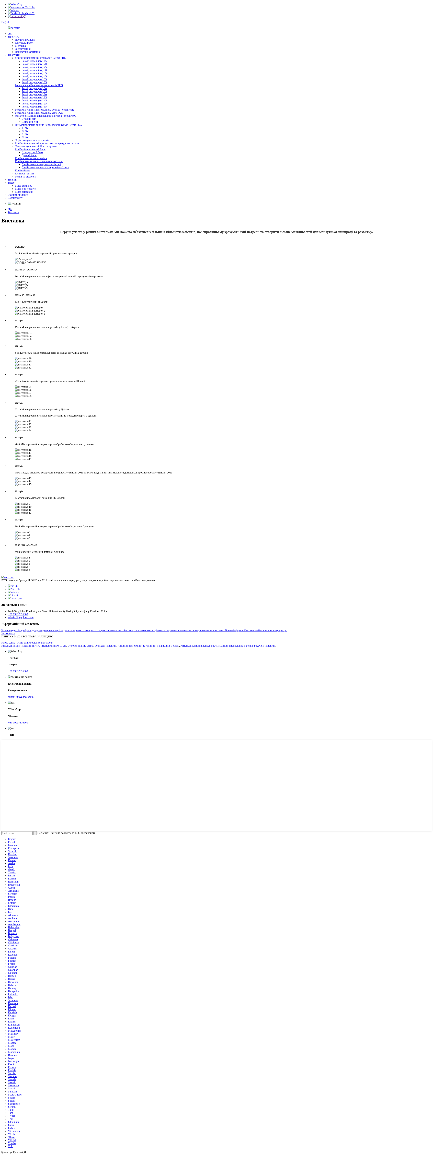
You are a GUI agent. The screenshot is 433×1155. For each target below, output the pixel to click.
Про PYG (13, 36)
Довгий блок (29, 155)
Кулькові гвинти (24, 173)
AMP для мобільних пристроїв (35, 642)
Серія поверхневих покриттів (32, 140)
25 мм (25, 134)
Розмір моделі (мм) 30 (34, 70)
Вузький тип (29, 118)
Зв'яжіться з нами (18, 194)
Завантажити (15, 197)
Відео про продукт (25, 188)
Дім (10, 33)
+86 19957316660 (18, 614)
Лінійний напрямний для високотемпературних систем (47, 143)
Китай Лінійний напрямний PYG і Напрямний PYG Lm (33, 645)
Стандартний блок (32, 152)
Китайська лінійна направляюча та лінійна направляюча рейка (216, 645)
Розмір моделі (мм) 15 (34, 60)
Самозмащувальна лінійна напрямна (36, 146)
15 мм (25, 127)
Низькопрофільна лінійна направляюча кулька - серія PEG (48, 124)
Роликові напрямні (105, 645)
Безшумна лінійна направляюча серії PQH (39, 112)
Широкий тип (30, 121)
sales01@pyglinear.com (20, 617)
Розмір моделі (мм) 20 (34, 64)
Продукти (14, 54)
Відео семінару (23, 185)
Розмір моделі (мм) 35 (34, 73)
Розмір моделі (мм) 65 (34, 82)
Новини (12, 179)
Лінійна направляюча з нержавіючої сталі (39, 161)
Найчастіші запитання (27, 51)
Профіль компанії (25, 39)
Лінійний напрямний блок (30, 149)
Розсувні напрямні (264, 645)
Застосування (22, 48)
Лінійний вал (22, 170)
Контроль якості (24, 42)
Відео (11, 182)
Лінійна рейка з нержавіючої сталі (41, 164)
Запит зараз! (8, 633)
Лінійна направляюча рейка (31, 158)
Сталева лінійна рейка (80, 645)
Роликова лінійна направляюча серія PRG (39, 85)
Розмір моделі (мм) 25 (34, 67)
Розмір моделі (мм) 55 (34, 79)
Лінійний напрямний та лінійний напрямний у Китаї (148, 645)
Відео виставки (24, 191)
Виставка (20, 45)
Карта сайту (8, 642)
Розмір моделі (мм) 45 (34, 76)
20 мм (25, 130)
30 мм (25, 137)
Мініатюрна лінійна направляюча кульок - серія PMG (45, 115)
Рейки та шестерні (25, 176)
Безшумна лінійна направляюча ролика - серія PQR (44, 109)
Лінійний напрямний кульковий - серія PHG (40, 57)
